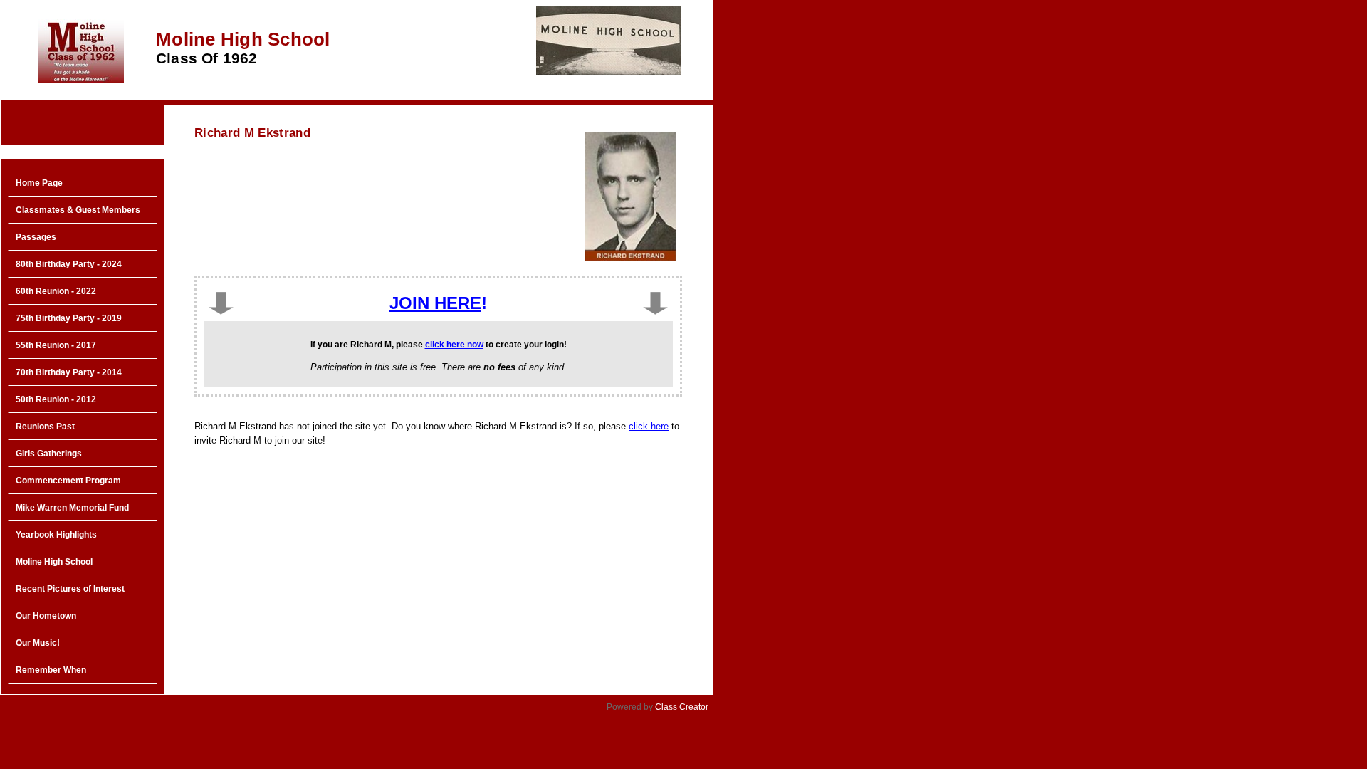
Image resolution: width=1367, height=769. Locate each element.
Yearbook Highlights (56, 535)
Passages (36, 237)
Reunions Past (45, 426)
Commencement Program (68, 481)
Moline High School (54, 562)
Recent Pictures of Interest (70, 589)
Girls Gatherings (49, 454)
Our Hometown (46, 616)
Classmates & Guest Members (78, 210)
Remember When (51, 670)
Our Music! (38, 643)
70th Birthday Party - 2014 (69, 372)
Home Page (39, 183)
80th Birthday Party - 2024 (69, 264)
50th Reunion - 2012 (56, 399)
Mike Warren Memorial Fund (72, 508)
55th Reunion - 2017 (56, 345)
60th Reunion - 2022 (56, 291)
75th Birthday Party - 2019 (69, 318)
